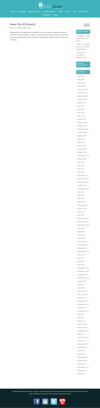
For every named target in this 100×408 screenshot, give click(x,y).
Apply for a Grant (34, 11)
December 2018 (83, 268)
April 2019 (81, 265)
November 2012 (83, 367)
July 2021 (81, 212)
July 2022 (81, 192)
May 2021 (81, 215)
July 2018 (81, 284)
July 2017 (81, 314)
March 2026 (82, 86)
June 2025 (81, 109)
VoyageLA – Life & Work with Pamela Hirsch (83, 38)
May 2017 (81, 318)
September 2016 (83, 331)
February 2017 (83, 324)
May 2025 (81, 113)
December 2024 (83, 129)
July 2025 (81, 106)
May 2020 (81, 232)
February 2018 (83, 294)
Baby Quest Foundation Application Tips (81, 54)
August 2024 (82, 136)
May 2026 (81, 79)
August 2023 (82, 159)
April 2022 (81, 198)
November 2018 (83, 271)
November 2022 (83, 182)
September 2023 (83, 155)
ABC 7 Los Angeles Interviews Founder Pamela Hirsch (83, 46)
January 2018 (82, 298)
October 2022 (82, 185)
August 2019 (82, 255)
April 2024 (81, 142)
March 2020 (82, 238)
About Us (14, 11)
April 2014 (81, 351)
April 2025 (81, 116)
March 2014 (82, 354)
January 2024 (82, 149)
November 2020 (83, 222)
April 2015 (81, 341)
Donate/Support (49, 11)
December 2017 (83, 301)
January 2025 (82, 126)
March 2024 (82, 146)
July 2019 (81, 258)
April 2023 (81, 172)
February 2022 (83, 205)
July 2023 (81, 162)
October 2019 (82, 248)
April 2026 (81, 83)
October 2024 (82, 132)
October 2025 (82, 99)
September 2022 (83, 189)
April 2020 (81, 235)
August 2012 (82, 370)
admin (14, 28)
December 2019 (83, 245)
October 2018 (82, 275)
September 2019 (83, 251)
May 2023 (81, 169)
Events (67, 11)
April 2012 (81, 374)
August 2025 (82, 103)
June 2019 (81, 261)
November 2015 (83, 337)
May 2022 (81, 195)
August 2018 (82, 281)
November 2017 (83, 304)
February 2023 (83, 175)
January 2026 (82, 93)
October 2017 (82, 308)
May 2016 (81, 334)
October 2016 (82, 327)
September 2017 (83, 311)
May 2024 (81, 139)
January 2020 (82, 241)
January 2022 (82, 208)
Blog (74, 11)
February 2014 (83, 357)
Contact (55, 15)
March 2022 (82, 202)
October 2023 (82, 152)
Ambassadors (83, 11)
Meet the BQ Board (22, 24)
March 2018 (82, 291)
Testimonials (46, 15)
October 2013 (82, 361)
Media (61, 11)
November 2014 (83, 344)
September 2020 (83, 225)
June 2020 (81, 228)
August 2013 (82, 364)
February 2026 (83, 89)
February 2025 (83, 122)
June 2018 (81, 288)
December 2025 (83, 96)
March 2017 (82, 321)
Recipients (22, 11)
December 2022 (83, 179)
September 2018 (83, 278)
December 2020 (83, 218)
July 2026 (81, 76)
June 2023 (81, 165)
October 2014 (82, 347)
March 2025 (82, 119)
